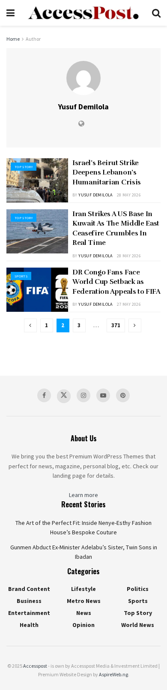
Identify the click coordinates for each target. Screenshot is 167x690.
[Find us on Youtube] (103, 395)
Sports (21, 276)
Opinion (83, 625)
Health (29, 625)
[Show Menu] (10, 13)
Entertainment (29, 613)
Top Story (24, 167)
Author (33, 39)
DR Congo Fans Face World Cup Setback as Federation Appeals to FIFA (116, 282)
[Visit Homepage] (83, 12)
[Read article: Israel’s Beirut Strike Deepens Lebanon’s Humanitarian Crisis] (37, 180)
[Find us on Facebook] (44, 395)
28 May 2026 (129, 195)
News (83, 613)
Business (29, 601)
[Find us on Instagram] (83, 395)
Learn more (83, 495)
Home (13, 39)
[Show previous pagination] (30, 325)
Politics (138, 589)
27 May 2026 (129, 304)
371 (115, 325)
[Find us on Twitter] (64, 396)
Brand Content (29, 589)
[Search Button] (156, 13)
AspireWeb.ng (113, 674)
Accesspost (35, 666)
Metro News (84, 601)
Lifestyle (83, 589)
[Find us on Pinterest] (123, 395)
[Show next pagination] (134, 325)
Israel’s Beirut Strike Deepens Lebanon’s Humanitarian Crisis (106, 173)
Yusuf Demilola (95, 195)
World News (137, 625)
